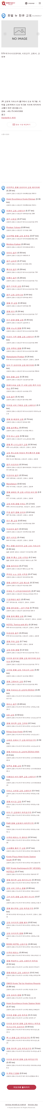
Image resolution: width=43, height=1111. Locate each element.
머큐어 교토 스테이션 (15, 211)
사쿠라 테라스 (12, 952)
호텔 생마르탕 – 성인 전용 (17, 608)
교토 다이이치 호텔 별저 (17, 922)
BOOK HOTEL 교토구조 (17, 944)
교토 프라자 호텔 (13, 995)
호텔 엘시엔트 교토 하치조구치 (19, 908)
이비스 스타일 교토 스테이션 (18, 791)
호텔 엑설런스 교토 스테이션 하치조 (22, 961)
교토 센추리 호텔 (13, 348)
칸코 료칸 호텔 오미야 (16, 512)
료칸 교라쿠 (11, 261)
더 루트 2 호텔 (12, 1073)
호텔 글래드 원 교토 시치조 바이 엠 (21, 492)
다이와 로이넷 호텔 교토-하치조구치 (22, 1059)
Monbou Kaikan (13, 244)
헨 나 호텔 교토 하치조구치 (18, 1038)
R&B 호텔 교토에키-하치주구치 (20, 823)
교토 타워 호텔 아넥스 (16, 504)
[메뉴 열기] (40, 3)
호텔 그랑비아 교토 (14, 682)
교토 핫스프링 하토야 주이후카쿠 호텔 (23, 453)
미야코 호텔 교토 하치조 (17, 1015)
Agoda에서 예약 (8, 118)
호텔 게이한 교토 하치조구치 (18, 1048)
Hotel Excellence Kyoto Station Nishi (23, 1003)
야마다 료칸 (11, 253)
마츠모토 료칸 (12, 633)
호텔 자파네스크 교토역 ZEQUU (20, 690)
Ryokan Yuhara (13, 227)
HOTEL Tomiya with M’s (17, 625)
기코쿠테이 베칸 (13, 599)
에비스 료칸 (11, 704)
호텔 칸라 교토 (12, 641)
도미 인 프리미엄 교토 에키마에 (20, 365)
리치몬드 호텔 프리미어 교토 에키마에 (23, 187)
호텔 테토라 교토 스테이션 (17, 973)
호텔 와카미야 (12, 566)
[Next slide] (38, 34)
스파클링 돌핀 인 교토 (16, 848)
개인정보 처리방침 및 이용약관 (15, 1104)
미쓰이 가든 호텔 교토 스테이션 (20, 337)
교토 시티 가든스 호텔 (16, 888)
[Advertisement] (21, 158)
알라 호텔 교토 (12, 377)
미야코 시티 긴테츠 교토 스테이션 (21, 405)
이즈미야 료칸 (12, 475)
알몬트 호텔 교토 (13, 766)
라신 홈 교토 (11, 521)
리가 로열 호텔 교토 (15, 320)
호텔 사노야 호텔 (13, 328)
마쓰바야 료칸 (12, 529)
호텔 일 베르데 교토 (15, 419)
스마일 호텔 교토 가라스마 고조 (20, 670)
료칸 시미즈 (11, 537)
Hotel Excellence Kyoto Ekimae (20, 199)
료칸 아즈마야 (12, 465)
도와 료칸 (10, 397)
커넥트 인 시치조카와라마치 (18, 591)
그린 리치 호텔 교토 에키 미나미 (20, 897)
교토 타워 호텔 (12, 650)
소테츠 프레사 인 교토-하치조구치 (21, 740)
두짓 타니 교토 (12, 436)
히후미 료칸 (11, 278)
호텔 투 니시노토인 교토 (17, 445)
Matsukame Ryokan (15, 357)
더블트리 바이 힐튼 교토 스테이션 (21, 777)
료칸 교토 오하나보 (14, 295)
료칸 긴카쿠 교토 (13, 286)
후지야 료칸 (11, 269)
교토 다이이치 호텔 (14, 933)
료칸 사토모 (11, 219)
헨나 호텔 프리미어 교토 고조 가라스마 (23, 546)
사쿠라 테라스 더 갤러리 (17, 837)
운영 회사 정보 (33, 1104)
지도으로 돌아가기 (21, 1087)
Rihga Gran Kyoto (14, 732)
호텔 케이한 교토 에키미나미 (18, 880)
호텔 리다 (10, 311)
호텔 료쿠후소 (12, 428)
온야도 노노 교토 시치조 (17, 574)
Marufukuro (11, 484)
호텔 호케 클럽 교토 (15, 616)
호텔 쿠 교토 (11, 303)
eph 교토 (10, 715)
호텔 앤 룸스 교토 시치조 (17, 557)
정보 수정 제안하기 (23, 124)
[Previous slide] (5, 34)
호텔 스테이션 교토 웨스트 (17, 583)
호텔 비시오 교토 (13, 802)
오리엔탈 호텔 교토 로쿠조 (17, 236)
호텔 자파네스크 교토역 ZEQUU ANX (22, 752)
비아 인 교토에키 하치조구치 (18, 812)
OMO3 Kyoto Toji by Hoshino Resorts (23, 983)
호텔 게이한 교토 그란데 (17, 723)
